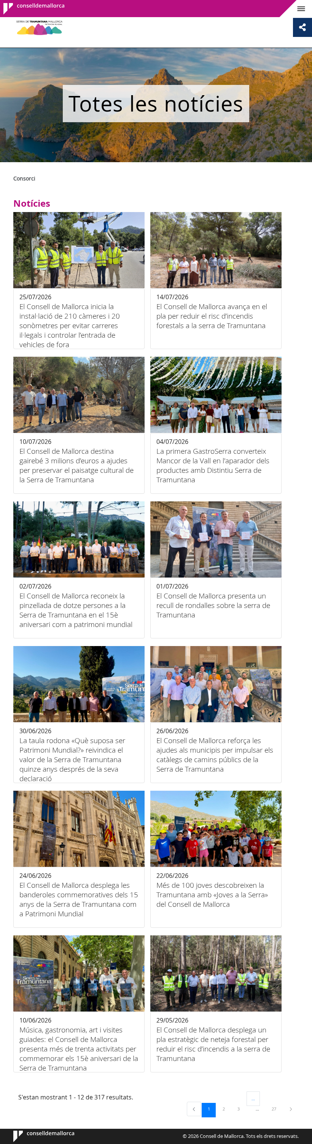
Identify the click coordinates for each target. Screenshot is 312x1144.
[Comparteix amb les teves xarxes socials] (302, 27)
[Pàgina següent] (291, 1109)
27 (276, 1109)
